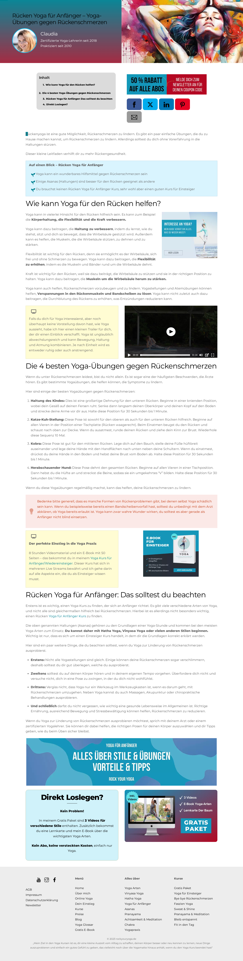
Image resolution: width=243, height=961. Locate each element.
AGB (29, 889)
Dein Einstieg (84, 903)
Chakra (130, 924)
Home (79, 888)
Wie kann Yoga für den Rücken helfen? (70, 84)
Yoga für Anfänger (138, 903)
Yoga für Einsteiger (188, 893)
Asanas (130, 909)
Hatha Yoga (133, 898)
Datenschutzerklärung (42, 900)
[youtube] (38, 878)
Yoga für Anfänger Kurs (67, 616)
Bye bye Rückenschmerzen (193, 898)
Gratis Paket (182, 888)
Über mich (82, 893)
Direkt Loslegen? (57, 104)
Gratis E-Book (85, 929)
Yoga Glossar (84, 924)
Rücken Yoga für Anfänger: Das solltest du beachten (79, 98)
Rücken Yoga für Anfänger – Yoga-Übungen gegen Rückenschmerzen (59, 18)
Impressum (34, 895)
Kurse (79, 909)
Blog (78, 919)
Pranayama (133, 914)
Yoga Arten (133, 888)
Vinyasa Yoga (134, 893)
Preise (79, 914)
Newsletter (33, 905)
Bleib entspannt (185, 919)
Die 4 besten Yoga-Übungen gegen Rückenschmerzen (76, 93)
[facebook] (54, 878)
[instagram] (46, 878)
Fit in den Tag (184, 924)
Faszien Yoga (183, 903)
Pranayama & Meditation (191, 914)
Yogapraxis (132, 929)
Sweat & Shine (184, 909)
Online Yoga (84, 898)
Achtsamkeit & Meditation (143, 919)
